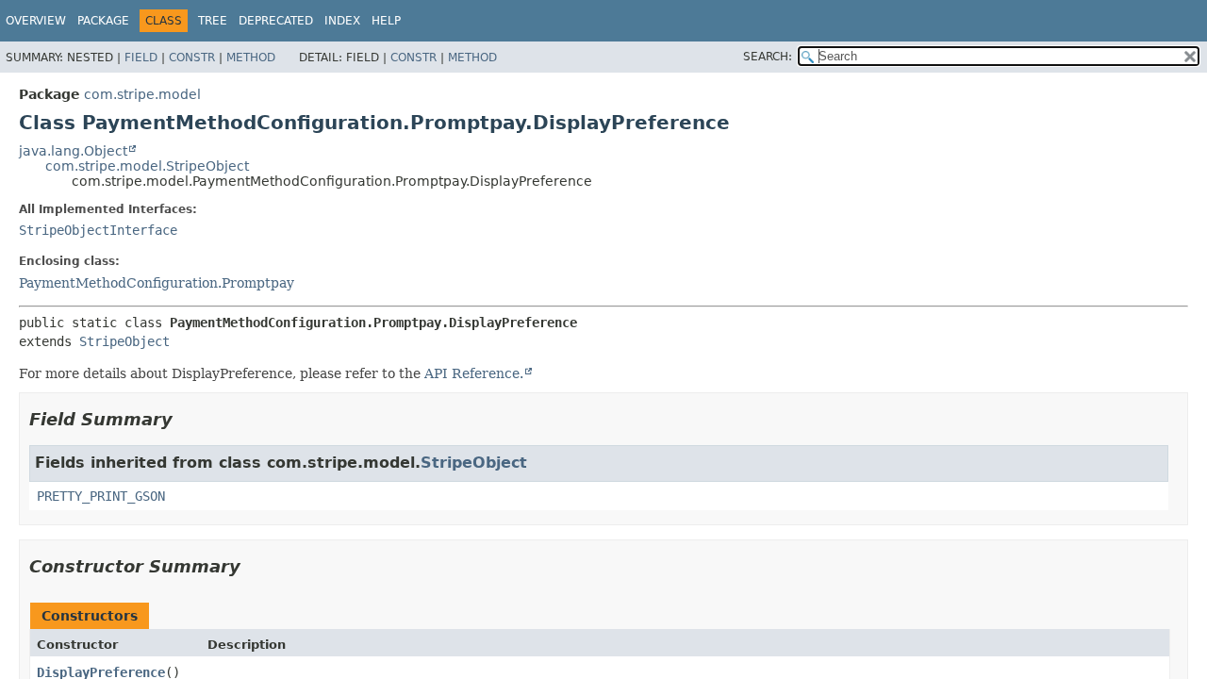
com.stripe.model (142, 94)
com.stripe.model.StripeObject (147, 166)
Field (140, 57)
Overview (36, 20)
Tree (212, 20)
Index (342, 20)
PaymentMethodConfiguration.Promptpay (156, 282)
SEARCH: (767, 56)
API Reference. (473, 373)
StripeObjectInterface (98, 230)
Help (386, 20)
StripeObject (124, 341)
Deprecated (276, 20)
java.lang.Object (73, 150)
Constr (192, 57)
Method (250, 57)
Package (103, 20)
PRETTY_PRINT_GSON (101, 496)
